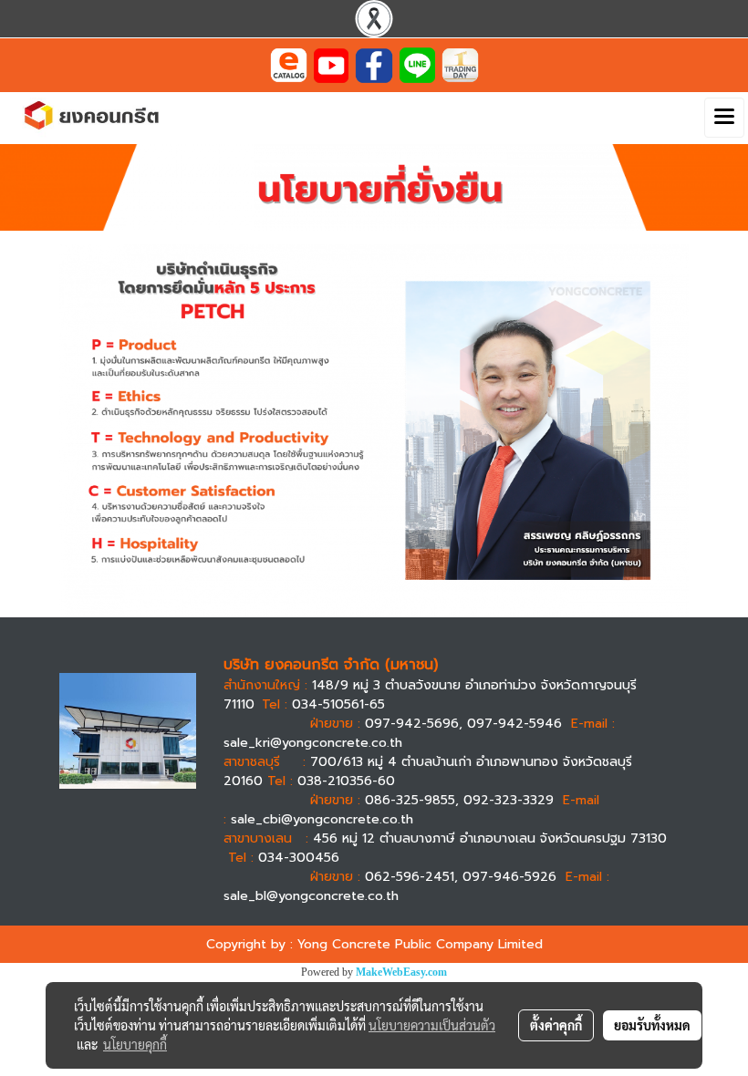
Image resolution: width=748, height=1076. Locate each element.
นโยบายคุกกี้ (135, 1044)
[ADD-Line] (417, 64)
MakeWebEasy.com (401, 972)
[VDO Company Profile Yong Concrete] (331, 64)
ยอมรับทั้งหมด (652, 1025)
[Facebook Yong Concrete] (374, 64)
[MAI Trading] (460, 64)
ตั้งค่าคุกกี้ (556, 1025)
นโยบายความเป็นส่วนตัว (432, 1025)
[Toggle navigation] (724, 118)
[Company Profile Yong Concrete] (288, 64)
